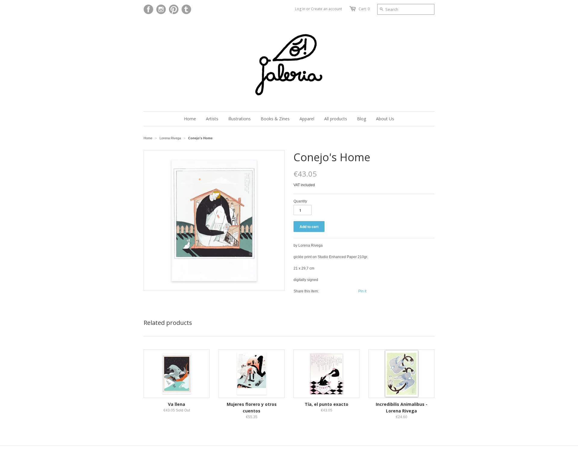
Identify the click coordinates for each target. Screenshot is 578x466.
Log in (300, 8)
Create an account (326, 8)
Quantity (300, 201)
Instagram (161, 9)
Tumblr (186, 9)
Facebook (148, 9)
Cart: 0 (364, 8)
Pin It (362, 291)
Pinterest (174, 9)
